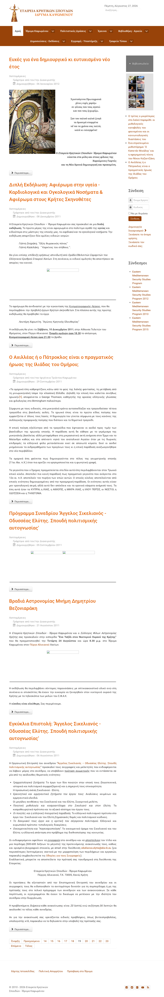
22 (100, 941)
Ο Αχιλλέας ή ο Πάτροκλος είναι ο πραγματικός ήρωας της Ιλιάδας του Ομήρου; (140, 170)
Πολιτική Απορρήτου (51, 971)
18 (72, 941)
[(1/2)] (47, 567)
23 (107, 941)
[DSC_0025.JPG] (140, 87)
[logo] (41, 12)
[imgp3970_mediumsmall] (132, 103)
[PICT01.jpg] (132, 87)
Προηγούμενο (32, 941)
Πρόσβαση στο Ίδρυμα (79, 971)
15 (51, 941)
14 (45, 941)
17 (65, 941)
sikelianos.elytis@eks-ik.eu (96, 847)
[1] (20, 396)
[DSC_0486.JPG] (132, 95)
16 (58, 941)
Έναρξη (15, 941)
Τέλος (29, 945)
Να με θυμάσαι (139, 213)
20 (86, 941)
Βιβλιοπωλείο (140, 63)
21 (93, 941)
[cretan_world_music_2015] (140, 103)
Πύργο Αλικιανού (39, 644)
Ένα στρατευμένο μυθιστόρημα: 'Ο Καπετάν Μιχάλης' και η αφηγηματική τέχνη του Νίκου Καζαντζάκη (141, 150)
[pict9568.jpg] (132, 79)
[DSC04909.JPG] (140, 95)
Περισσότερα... (22, 173)
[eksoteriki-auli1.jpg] (140, 79)
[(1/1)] (63, 285)
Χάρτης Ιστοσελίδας (23, 971)
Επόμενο (16, 945)
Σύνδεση (135, 218)
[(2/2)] (79, 567)
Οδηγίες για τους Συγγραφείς (63, 855)
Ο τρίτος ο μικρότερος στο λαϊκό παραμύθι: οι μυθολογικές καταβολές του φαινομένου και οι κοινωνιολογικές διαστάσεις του (141, 128)
